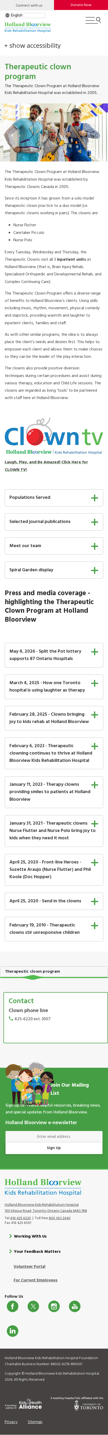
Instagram (54, 1306)
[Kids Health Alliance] (23, 1403)
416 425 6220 (20, 1218)
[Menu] (93, 22)
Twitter (33, 1306)
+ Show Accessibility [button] (32, 45)
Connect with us (29, 6)
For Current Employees (35, 1280)
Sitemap (35, 1422)
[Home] (28, 27)
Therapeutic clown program (32, 971)
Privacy (11, 1422)
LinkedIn (12, 1331)
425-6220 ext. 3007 (32, 1019)
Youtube (75, 1306)
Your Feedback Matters (37, 1251)
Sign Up (54, 1148)
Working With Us (30, 1236)
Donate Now (81, 5)
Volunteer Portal (29, 1266)
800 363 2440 (60, 1218)
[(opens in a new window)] (54, 435)
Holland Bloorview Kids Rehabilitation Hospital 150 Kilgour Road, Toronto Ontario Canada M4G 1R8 (46, 1208)
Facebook (12, 1306)
